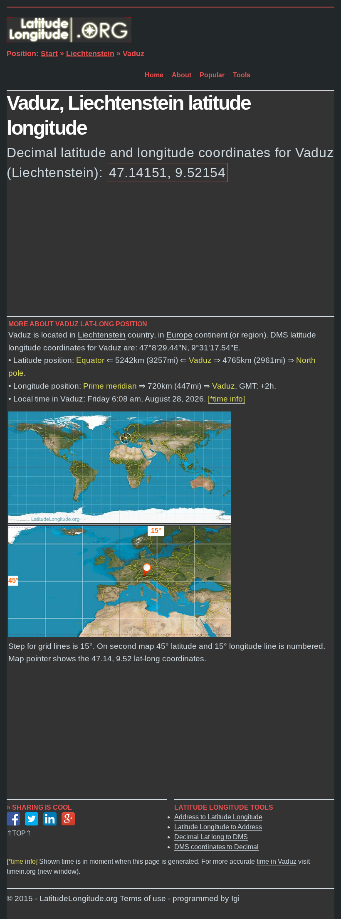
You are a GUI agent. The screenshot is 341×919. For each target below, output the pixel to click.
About (181, 75)
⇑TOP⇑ (19, 833)
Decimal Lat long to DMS (211, 836)
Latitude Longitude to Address (218, 826)
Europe (179, 334)
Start (49, 53)
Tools (241, 75)
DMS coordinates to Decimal (216, 846)
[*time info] (226, 398)
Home (154, 75)
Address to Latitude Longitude (218, 816)
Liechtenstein (90, 53)
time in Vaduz (277, 861)
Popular (212, 75)
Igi (235, 898)
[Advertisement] (170, 250)
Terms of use (143, 898)
